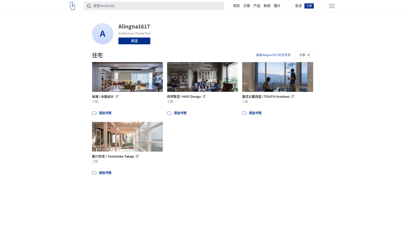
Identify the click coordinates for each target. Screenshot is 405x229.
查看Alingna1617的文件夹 (273, 54)
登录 (298, 6)
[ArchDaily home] (72, 6)
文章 (246, 6)
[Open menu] (331, 6)
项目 (236, 6)
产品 (256, 6)
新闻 (267, 6)
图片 (277, 6)
